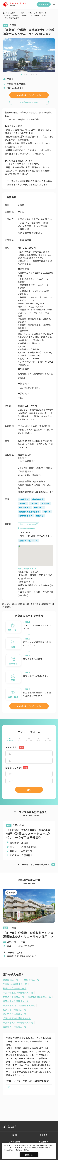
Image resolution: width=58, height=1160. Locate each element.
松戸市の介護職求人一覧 (14, 1009)
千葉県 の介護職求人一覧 (15, 984)
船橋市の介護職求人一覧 (14, 988)
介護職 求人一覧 (10, 979)
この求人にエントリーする (29, 95)
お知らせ (43, 1135)
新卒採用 (42, 1141)
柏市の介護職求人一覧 (13, 996)
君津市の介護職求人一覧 (39, 996)
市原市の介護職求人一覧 (14, 1026)
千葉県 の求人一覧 (30, 979)
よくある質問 (14, 1141)
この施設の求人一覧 (29, 102)
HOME (14, 1135)
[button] (21, 74)
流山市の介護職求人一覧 (14, 1014)
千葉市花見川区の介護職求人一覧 (19, 1005)
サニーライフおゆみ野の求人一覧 (34, 864)
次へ (29, 789)
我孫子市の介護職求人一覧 (16, 1001)
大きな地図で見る (26, 568)
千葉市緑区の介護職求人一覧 (17, 1018)
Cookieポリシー (10, 1150)
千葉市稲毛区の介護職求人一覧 (18, 992)
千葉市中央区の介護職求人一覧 (18, 1022)
